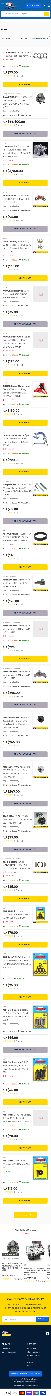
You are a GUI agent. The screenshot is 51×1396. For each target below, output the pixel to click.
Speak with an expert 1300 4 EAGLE (25, 1374)
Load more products (26, 1215)
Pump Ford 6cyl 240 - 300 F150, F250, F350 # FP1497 (16, 583)
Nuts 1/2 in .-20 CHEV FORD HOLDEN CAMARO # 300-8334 (16, 914)
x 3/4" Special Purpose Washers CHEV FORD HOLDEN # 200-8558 (17, 960)
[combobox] (22, 14)
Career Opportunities (9, 1352)
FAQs (29, 1366)
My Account (31, 1349)
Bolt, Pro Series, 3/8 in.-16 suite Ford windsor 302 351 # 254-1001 (17, 1118)
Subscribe (42, 1319)
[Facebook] (47, 1333)
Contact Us (6, 1349)
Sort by (23, 38)
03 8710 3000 (34, 6)
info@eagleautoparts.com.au (25, 1382)
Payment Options (33, 1355)
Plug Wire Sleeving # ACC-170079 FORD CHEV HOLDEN (16, 294)
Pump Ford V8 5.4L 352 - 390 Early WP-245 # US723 (17, 629)
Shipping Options (33, 1352)
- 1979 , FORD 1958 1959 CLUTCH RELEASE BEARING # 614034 (17, 819)
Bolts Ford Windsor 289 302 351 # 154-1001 (16, 1164)
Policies (30, 1362)
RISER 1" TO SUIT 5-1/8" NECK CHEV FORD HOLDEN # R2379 (17, 537)
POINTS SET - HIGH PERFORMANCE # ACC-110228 (17, 199)
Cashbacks (31, 1359)
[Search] (46, 14)
